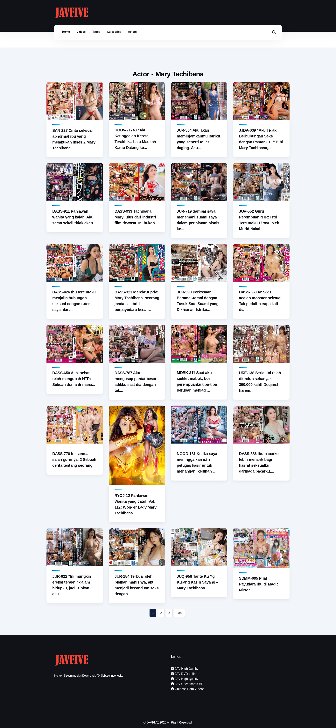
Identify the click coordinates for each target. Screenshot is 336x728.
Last (179, 612)
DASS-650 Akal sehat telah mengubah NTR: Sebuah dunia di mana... (73, 379)
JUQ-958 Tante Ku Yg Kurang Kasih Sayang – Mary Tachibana (197, 582)
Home (66, 31)
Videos (81, 31)
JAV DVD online (185, 673)
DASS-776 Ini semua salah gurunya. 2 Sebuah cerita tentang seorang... (74, 459)
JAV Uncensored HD (189, 684)
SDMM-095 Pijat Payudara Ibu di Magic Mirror (259, 584)
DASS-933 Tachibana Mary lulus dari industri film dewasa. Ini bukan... (136, 217)
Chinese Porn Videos (189, 689)
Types (96, 31)
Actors (132, 31)
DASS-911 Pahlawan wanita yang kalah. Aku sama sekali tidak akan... (74, 217)
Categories (114, 31)
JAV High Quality (186, 668)
